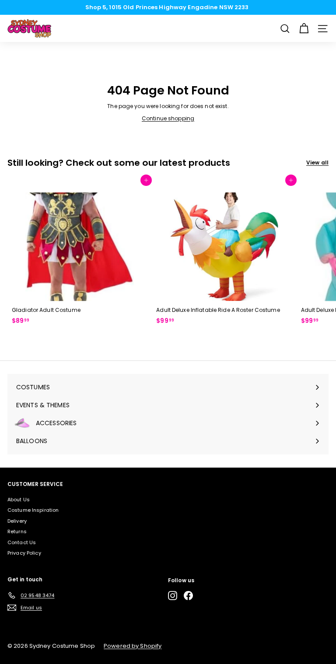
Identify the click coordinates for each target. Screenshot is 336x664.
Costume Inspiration (33, 510)
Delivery (17, 520)
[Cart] (304, 29)
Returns (17, 531)
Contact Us (21, 542)
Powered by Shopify (132, 646)
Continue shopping (168, 118)
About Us (18, 499)
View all (317, 162)
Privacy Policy (24, 552)
